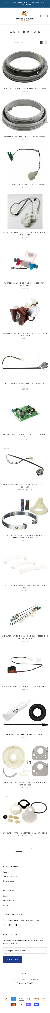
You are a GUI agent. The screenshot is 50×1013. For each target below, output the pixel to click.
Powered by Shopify (25, 983)
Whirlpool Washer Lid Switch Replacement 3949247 (25, 486)
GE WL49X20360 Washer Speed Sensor (25, 185)
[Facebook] (4, 924)
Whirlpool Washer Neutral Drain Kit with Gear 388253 (25, 784)
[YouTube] (16, 924)
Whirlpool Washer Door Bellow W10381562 (25, 137)
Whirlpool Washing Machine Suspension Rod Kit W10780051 (25, 637)
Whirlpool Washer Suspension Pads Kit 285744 (25, 587)
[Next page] (31, 849)
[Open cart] (46, 16)
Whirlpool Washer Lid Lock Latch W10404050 (25, 686)
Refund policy (9, 881)
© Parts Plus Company (25, 979)
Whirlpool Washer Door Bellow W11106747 (25, 88)
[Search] (41, 16)
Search (6, 872)
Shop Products (9, 900)
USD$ (24, 973)
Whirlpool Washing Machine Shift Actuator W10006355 (25, 335)
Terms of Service (10, 876)
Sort (17, 42)
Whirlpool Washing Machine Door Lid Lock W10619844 (25, 234)
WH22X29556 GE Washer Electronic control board (25, 435)
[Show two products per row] (46, 42)
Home (5, 896)
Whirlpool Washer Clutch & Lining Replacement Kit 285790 (25, 536)
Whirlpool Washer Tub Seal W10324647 (25, 734)
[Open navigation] (3, 16)
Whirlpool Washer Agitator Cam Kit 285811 (25, 833)
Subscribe (12, 959)
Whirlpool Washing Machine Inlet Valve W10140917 (25, 284)
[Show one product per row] (41, 42)
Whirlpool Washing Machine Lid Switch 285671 (25, 385)
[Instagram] (10, 924)
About (5, 905)
